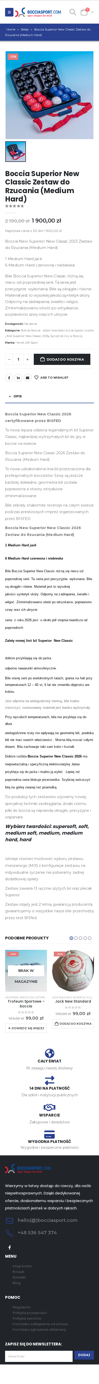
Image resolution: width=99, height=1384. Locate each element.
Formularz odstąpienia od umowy (40, 1324)
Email (28, 378)
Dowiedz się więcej (28, 1028)
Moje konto (22, 1266)
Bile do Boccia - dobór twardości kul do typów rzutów (57, 330)
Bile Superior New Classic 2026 (28, 336)
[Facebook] (9, 1247)
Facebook (9, 378)
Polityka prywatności (30, 1313)
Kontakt (19, 1277)
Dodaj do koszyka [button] (75, 1023)
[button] (9, 12)
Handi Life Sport (27, 342)
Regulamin (21, 1307)
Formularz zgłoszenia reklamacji (39, 1329)
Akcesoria (12, 997)
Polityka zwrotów (27, 1318)
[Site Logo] (38, 12)
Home (10, 29)
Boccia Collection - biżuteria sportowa (47, 997)
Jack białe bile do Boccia (69, 997)
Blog (17, 1283)
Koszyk (18, 1272)
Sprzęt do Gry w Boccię (66, 336)
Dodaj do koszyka (65, 359)
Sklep (25, 29)
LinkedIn (18, 378)
